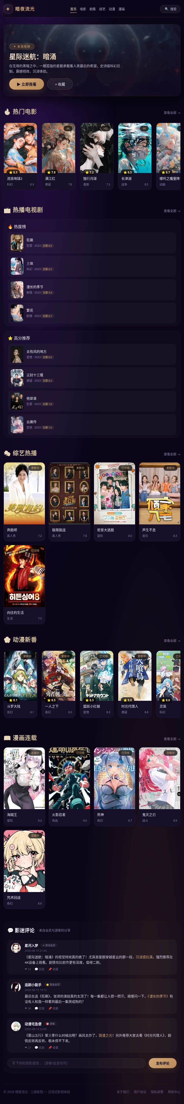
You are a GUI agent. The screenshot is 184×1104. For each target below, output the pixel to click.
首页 (73, 9)
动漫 (112, 9)
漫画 (121, 9)
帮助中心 (174, 1092)
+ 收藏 (60, 84)
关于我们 (123, 1092)
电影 (83, 9)
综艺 (102, 9)
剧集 (93, 9)
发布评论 (162, 1063)
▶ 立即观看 (26, 84)
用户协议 (140, 1092)
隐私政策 (157, 1092)
